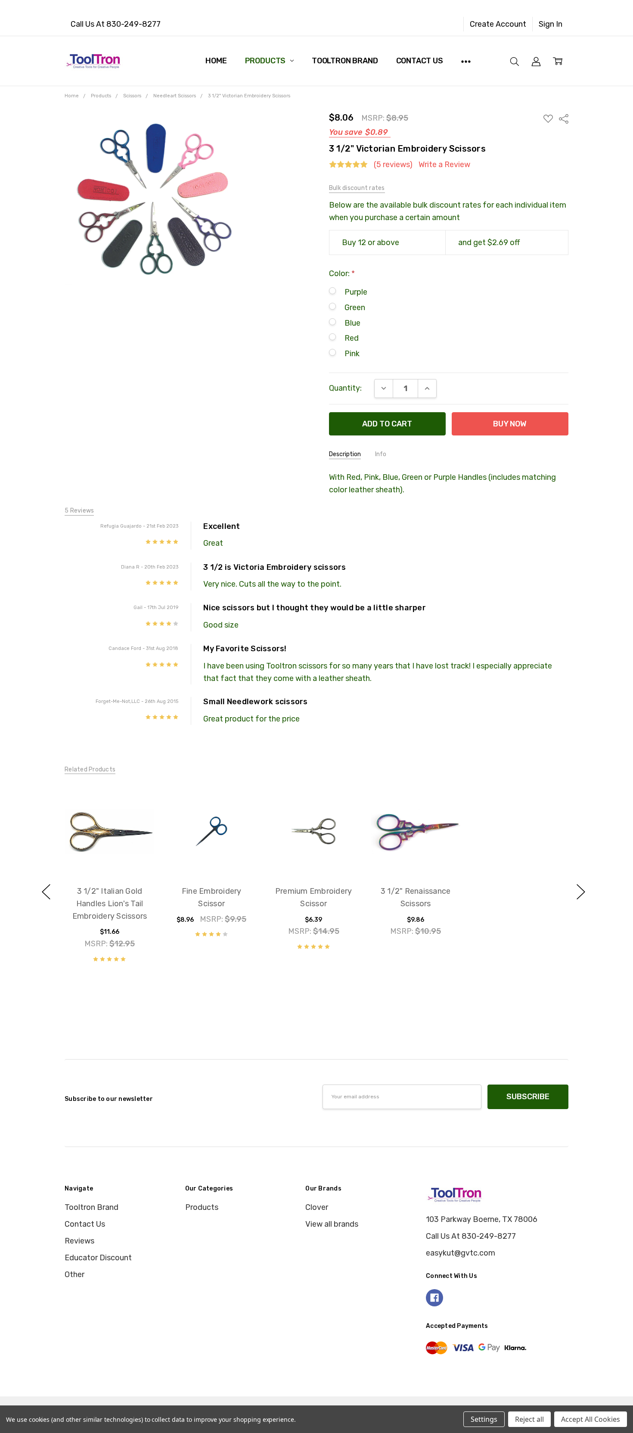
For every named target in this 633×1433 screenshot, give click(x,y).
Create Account (498, 24)
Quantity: (345, 388)
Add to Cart (109, 829)
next (581, 891)
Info (380, 454)
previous (46, 891)
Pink (352, 353)
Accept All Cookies (590, 1419)
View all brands (331, 1224)
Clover (316, 1207)
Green (354, 307)
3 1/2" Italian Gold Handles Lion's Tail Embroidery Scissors (109, 903)
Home (216, 60)
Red (351, 338)
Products (266, 60)
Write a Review (444, 164)
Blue (352, 323)
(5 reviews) (393, 164)
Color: (342, 273)
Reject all (529, 1419)
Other (74, 1274)
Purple (355, 292)
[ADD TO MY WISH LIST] (136, 820)
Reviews (79, 1241)
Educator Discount (98, 1257)
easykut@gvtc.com (460, 1253)
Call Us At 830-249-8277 (116, 24)
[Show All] (466, 60)
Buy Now (109, 853)
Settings (484, 1419)
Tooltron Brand (345, 60)
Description (345, 454)
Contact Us (419, 60)
